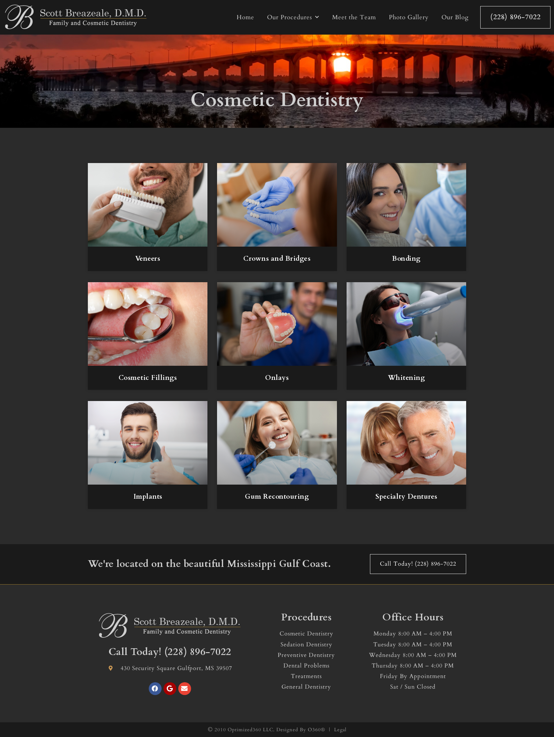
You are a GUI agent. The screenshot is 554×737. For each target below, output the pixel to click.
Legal (340, 729)
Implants (147, 496)
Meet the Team (354, 17)
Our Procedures (289, 17)
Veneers (147, 258)
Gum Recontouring (277, 496)
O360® (316, 729)
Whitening (406, 377)
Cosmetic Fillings (148, 377)
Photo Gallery (409, 17)
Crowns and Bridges (276, 258)
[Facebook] (155, 688)
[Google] (170, 688)
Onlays (277, 377)
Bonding (406, 258)
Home (245, 17)
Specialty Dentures (406, 496)
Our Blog (455, 17)
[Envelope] (184, 688)
